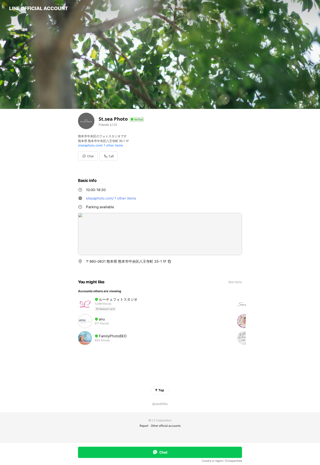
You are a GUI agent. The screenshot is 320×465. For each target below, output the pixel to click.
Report (144, 425)
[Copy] (169, 261)
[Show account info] (137, 119)
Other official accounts (166, 425)
